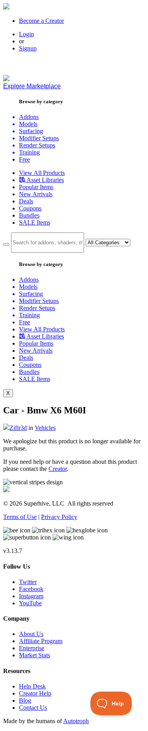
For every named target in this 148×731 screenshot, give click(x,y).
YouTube (30, 603)
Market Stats (34, 655)
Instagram (31, 596)
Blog (25, 700)
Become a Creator (41, 20)
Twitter (28, 581)
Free (24, 159)
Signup (28, 48)
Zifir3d (18, 427)
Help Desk (32, 686)
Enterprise (31, 648)
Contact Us (33, 707)
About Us (31, 634)
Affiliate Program (40, 641)
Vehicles (45, 427)
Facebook (31, 589)
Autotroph (76, 721)
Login (26, 34)
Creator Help (35, 693)
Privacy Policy (59, 516)
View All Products (42, 172)
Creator (58, 468)
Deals (26, 201)
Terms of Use (20, 516)
